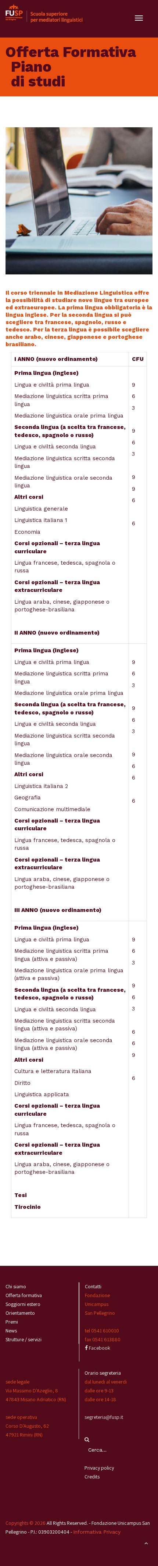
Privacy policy (99, 1467)
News (11, 1330)
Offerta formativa (24, 1295)
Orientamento (20, 1313)
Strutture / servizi (24, 1339)
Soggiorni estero (23, 1304)
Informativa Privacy (97, 1532)
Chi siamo (16, 1286)
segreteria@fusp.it (104, 1417)
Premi (12, 1321)
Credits (92, 1476)
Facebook (99, 1348)
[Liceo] (44, 13)
